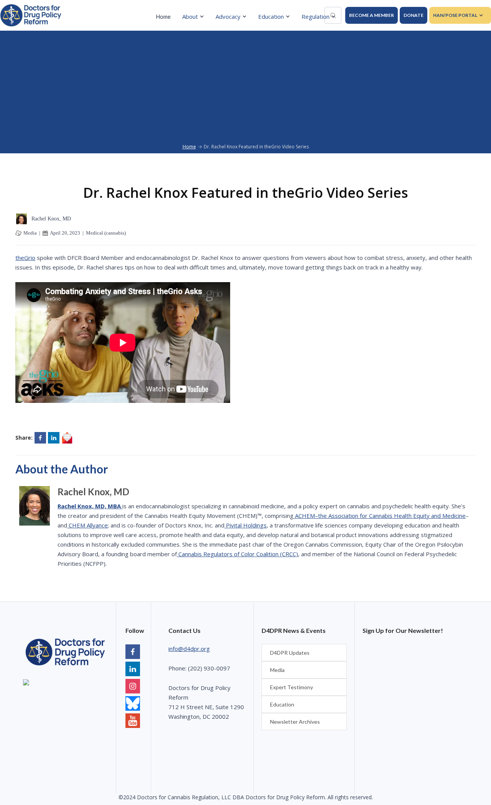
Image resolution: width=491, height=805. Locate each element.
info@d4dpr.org (189, 648)
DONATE (413, 15)
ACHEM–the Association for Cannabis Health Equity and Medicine (379, 515)
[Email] (67, 438)
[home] (30, 15)
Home (163, 16)
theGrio (25, 257)
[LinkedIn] (132, 669)
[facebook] (132, 652)
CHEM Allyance (87, 525)
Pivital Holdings (245, 525)
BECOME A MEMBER (371, 15)
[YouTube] (132, 704)
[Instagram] (132, 687)
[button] (195, 16)
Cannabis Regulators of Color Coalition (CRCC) (237, 554)
